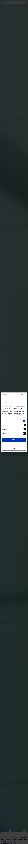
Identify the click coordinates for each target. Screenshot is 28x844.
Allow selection (14, 444)
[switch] (24, 425)
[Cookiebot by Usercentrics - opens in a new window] (20, 394)
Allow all (14, 439)
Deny (14, 448)
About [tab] (22, 398)
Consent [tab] (5, 398)
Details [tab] (14, 398)
